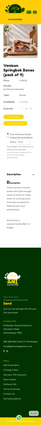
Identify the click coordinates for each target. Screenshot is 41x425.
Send (7, 303)
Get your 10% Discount (14, 375)
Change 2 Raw (10, 370)
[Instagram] (7, 351)
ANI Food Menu (11, 365)
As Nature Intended (13, 89)
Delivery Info (9, 384)
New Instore (9, 379)
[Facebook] (4, 351)
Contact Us (9, 394)
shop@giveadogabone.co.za (17, 346)
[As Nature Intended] (14, 12)
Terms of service (11, 389)
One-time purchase (20, 134)
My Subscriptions (12, 398)
